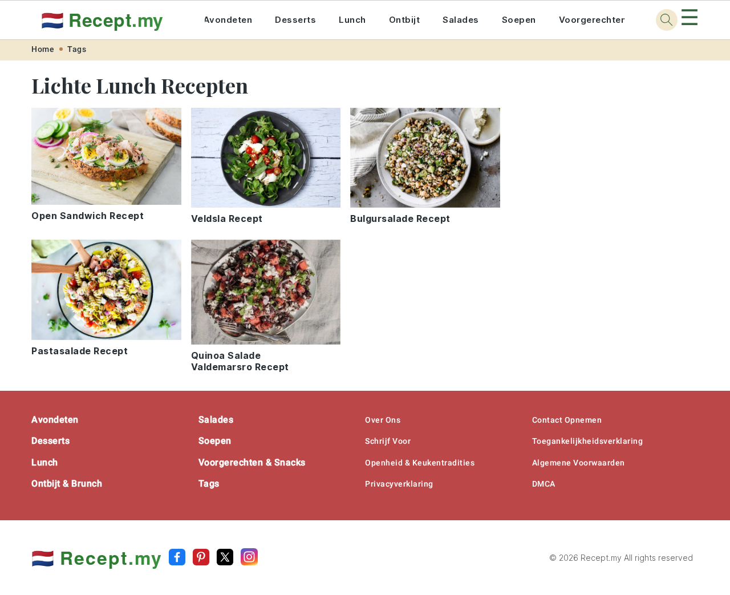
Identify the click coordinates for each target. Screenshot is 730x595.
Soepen (519, 19)
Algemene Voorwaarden (578, 462)
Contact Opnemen (567, 419)
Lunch (352, 19)
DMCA (543, 483)
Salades (461, 19)
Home (42, 49)
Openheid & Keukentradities (419, 462)
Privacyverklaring (399, 483)
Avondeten (228, 19)
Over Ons (382, 419)
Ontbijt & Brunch (66, 483)
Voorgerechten (593, 19)
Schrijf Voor (388, 441)
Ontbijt (404, 19)
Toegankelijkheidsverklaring (587, 441)
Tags (76, 49)
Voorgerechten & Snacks (252, 462)
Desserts (295, 19)
